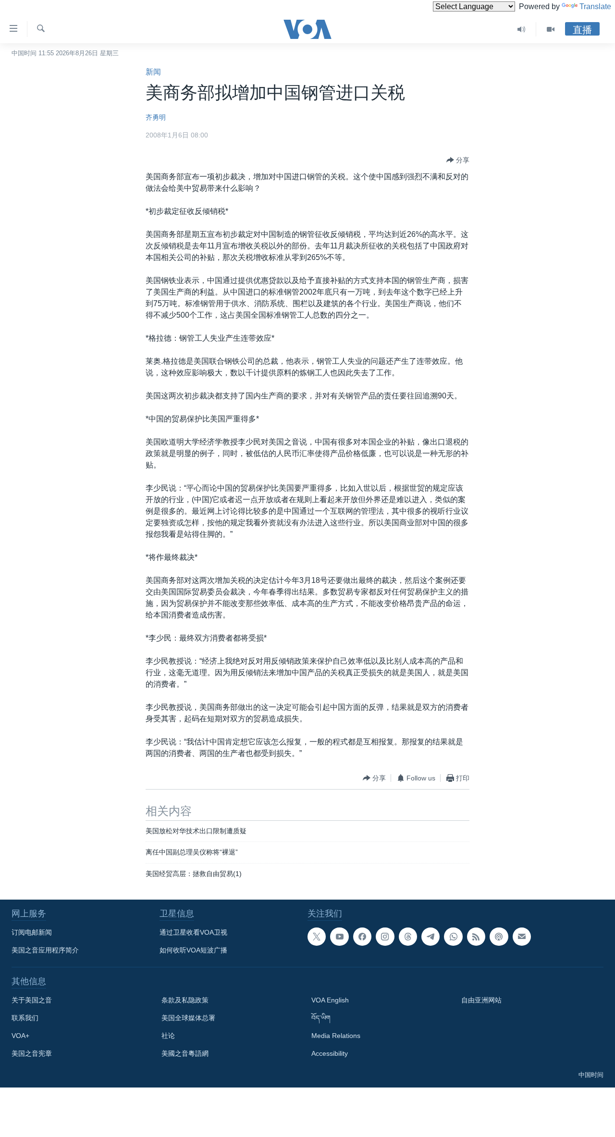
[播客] (499, 936)
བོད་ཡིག (321, 1018)
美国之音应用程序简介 (45, 950)
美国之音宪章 (32, 1053)
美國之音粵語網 (185, 1053)
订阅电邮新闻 (32, 932)
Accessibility (329, 1053)
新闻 (153, 72)
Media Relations (335, 1035)
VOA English (330, 1000)
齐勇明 (156, 117)
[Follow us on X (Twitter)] (317, 936)
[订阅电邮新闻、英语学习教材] (522, 936)
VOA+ (20, 1035)
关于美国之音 (32, 1000)
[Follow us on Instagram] (385, 936)
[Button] (457, 160)
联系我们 (25, 1018)
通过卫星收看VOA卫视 (193, 932)
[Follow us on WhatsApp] (453, 936)
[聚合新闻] (476, 936)
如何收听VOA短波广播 (193, 950)
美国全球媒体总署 (188, 1018)
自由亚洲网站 (481, 1000)
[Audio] (521, 29)
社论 (168, 1035)
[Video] (550, 29)
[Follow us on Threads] (408, 936)
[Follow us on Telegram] (430, 936)
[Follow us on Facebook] (362, 936)
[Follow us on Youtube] (339, 936)
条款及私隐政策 (185, 1000)
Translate (595, 6)
